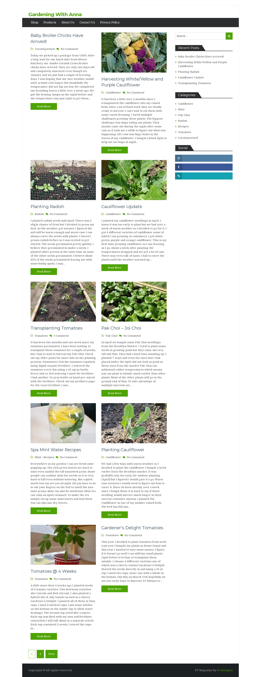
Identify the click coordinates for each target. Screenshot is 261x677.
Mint (38, 457)
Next (51, 654)
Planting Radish (47, 206)
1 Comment (61, 335)
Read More (44, 106)
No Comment (69, 49)
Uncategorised (45, 49)
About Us (67, 22)
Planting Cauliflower (122, 449)
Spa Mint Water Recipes (56, 449)
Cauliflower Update (121, 206)
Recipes (49, 457)
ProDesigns (225, 670)
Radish (39, 214)
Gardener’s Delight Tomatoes (132, 527)
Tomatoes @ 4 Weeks (53, 571)
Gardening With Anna (55, 14)
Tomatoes (41, 335)
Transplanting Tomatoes (57, 328)
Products (50, 22)
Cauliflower (113, 92)
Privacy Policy (110, 22)
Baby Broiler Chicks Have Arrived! (201, 56)
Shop (34, 22)
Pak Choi (111, 335)
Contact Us (87, 22)
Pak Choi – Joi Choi (121, 328)
